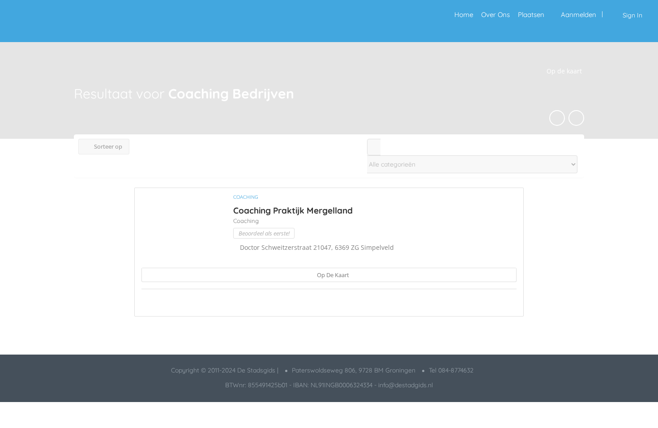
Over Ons (495, 14)
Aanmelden (578, 14)
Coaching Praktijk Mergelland (293, 210)
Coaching (245, 197)
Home (463, 14)
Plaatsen (531, 14)
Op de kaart (332, 275)
